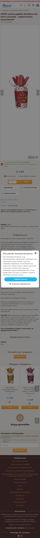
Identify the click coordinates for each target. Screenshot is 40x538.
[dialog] (20, 269)
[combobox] (36, 253)
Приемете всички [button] (20, 279)
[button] (20, 284)
